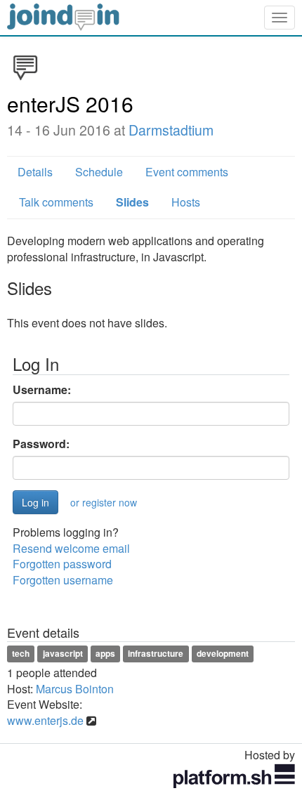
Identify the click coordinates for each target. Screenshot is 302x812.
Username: (42, 390)
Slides (132, 202)
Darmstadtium (171, 130)
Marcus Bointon (75, 689)
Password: (41, 444)
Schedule (99, 172)
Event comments (186, 172)
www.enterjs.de (45, 720)
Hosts (185, 202)
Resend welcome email (71, 548)
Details (35, 172)
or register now (103, 502)
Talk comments (56, 202)
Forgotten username (63, 580)
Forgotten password (62, 564)
